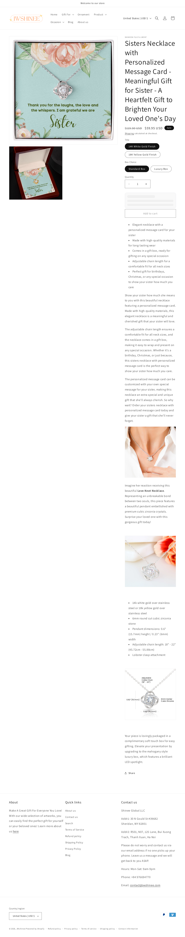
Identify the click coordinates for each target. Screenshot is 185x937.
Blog (67, 855)
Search (69, 823)
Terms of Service (74, 829)
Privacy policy (71, 928)
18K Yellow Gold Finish (143, 154)
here (16, 831)
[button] (68, 14)
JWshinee (20, 928)
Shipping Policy (74, 842)
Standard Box (137, 168)
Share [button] (131, 773)
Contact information (128, 928)
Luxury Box (161, 168)
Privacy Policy (73, 848)
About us (70, 810)
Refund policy (73, 836)
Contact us (71, 817)
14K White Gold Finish (142, 146)
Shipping (129, 133)
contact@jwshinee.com (145, 885)
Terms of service (88, 928)
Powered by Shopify (35, 928)
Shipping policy (107, 928)
